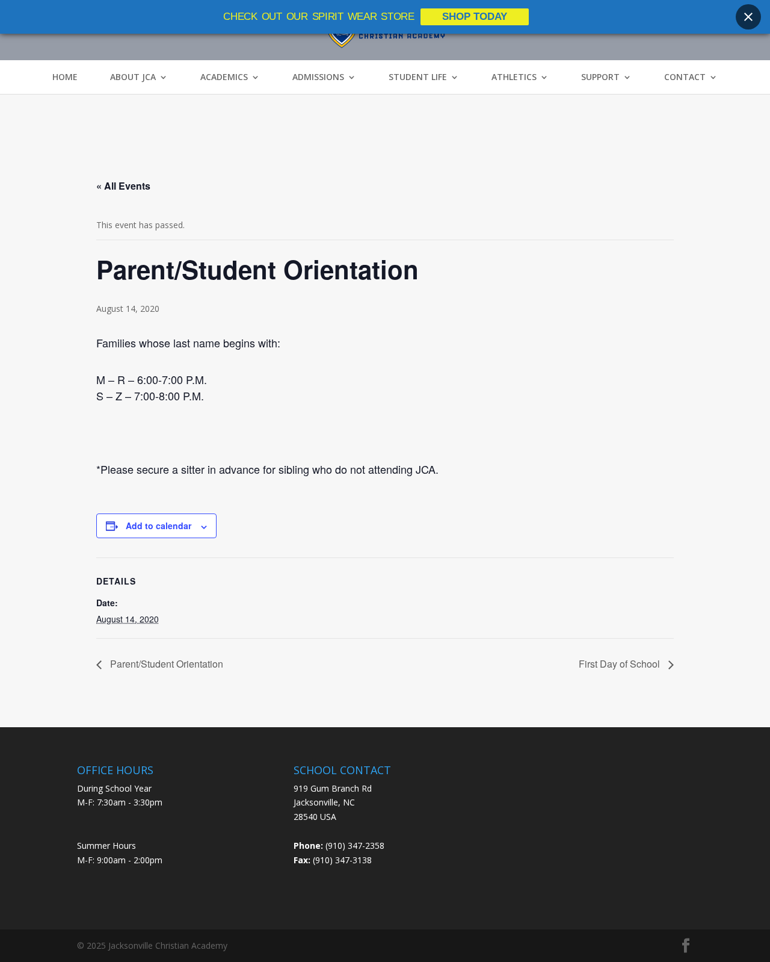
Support (600, 77)
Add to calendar (158, 526)
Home (65, 77)
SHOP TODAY (474, 16)
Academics (224, 77)
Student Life (418, 77)
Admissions (318, 77)
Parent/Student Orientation (165, 664)
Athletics (514, 77)
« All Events (123, 186)
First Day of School (620, 664)
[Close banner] (748, 16)
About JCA (133, 77)
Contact (685, 77)
